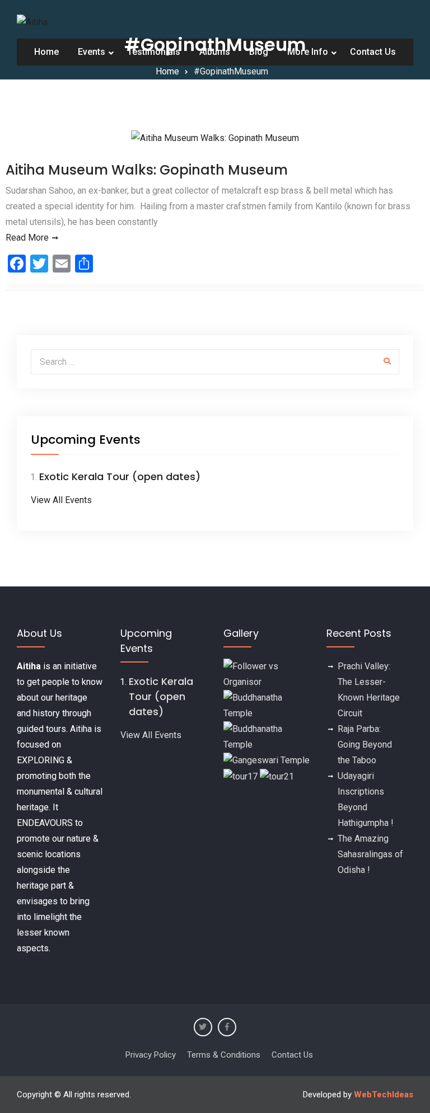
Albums (214, 51)
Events (91, 51)
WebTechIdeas (383, 1094)
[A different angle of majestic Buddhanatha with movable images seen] (266, 736)
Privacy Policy (150, 1055)
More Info (307, 51)
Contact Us (373, 51)
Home (46, 51)
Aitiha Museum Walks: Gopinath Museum (147, 170)
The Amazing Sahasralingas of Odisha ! (370, 854)
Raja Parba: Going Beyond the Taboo (365, 745)
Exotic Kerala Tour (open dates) (119, 476)
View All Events (61, 500)
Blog (258, 51)
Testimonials (153, 51)
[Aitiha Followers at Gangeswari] (266, 760)
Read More (27, 237)
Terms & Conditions (223, 1055)
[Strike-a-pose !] (266, 673)
